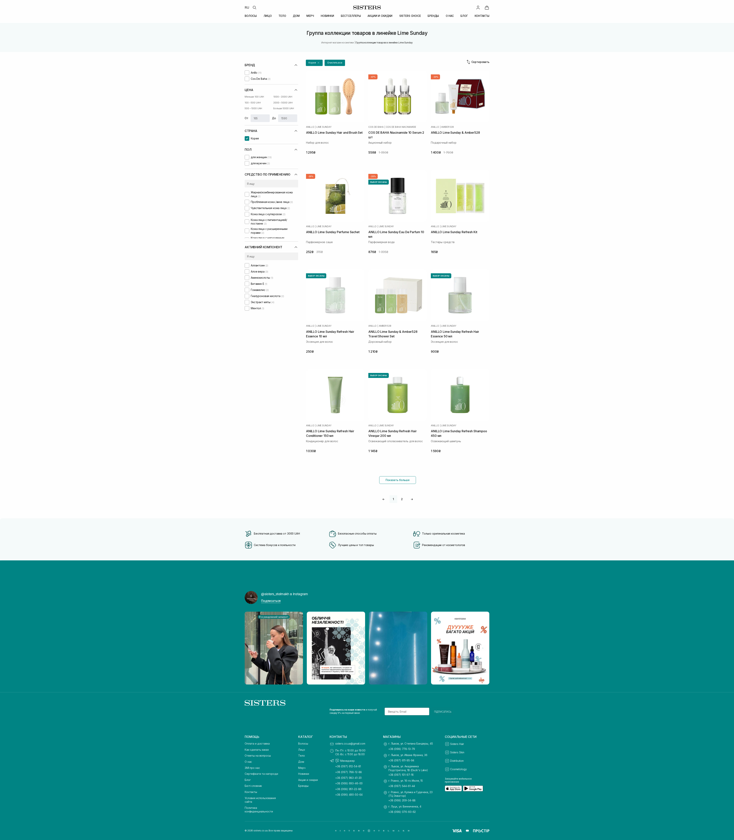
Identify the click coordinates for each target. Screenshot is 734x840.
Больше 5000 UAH (283, 108)
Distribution (457, 760)
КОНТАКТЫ (482, 15)
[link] (486, 7)
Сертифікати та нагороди (261, 773)
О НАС (450, 15)
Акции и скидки (308, 779)
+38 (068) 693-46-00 (349, 783)
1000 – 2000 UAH (282, 96)
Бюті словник (253, 785)
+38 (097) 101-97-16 (401, 774)
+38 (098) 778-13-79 (401, 748)
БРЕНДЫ (433, 15)
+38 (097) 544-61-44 (401, 786)
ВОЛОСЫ (251, 15)
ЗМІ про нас (252, 767)
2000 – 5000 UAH (283, 102)
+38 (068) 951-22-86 (348, 789)
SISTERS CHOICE (410, 15)
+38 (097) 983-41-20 (348, 777)
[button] (314, 63)
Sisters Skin (457, 752)
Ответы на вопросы (258, 755)
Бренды (303, 785)
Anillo (310, 127)
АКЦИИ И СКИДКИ (380, 15)
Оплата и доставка (257, 743)
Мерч (301, 767)
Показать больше (398, 480)
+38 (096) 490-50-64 (349, 794)
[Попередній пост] (251, 648)
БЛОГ (464, 15)
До (274, 118)
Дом (301, 761)
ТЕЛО (282, 15)
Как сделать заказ (257, 749)
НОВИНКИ (327, 15)
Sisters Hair (457, 744)
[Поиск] (254, 7)
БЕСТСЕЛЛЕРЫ (351, 15)
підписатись (442, 711)
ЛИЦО (268, 15)
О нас (248, 761)
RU (247, 7)
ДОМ (296, 15)
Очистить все (334, 62)
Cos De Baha (375, 127)
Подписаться (271, 601)
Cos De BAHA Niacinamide (401, 127)
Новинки (303, 773)
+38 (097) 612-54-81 (348, 766)
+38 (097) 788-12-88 (348, 772)
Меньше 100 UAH (254, 96)
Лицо (301, 749)
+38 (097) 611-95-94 (401, 760)
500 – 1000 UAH (253, 108)
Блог (248, 779)
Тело (301, 755)
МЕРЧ (310, 15)
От (246, 118)
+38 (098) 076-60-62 (402, 811)
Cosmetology (458, 769)
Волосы (303, 743)
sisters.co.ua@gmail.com (350, 743)
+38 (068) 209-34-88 (402, 800)
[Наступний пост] (483, 648)
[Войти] (478, 7)
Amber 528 (447, 127)
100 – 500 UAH (253, 102)
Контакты (251, 792)
